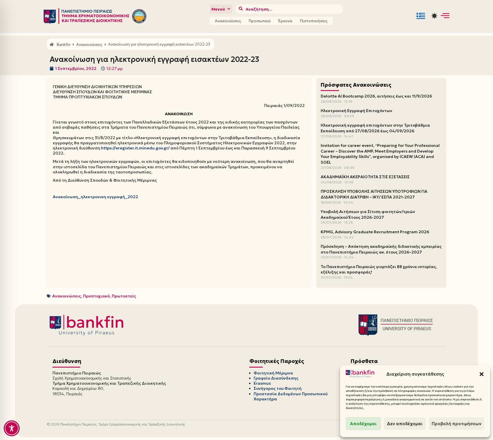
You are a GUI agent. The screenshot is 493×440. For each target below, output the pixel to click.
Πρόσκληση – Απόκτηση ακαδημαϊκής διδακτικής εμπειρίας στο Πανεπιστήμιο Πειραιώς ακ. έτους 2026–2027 (381, 249)
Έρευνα (285, 20)
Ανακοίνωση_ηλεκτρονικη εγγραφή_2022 (95, 196)
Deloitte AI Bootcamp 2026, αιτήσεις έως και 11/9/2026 (376, 96)
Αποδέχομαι (363, 423)
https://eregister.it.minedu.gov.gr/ (135, 148)
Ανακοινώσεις (228, 20)
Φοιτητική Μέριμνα (273, 373)
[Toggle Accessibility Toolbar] (11, 428)
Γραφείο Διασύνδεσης (276, 378)
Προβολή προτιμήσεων (456, 423)
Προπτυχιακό (96, 296)
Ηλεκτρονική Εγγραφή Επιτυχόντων (356, 110)
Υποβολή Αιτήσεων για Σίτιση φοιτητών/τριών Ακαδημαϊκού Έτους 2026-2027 (368, 214)
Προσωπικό (259, 20)
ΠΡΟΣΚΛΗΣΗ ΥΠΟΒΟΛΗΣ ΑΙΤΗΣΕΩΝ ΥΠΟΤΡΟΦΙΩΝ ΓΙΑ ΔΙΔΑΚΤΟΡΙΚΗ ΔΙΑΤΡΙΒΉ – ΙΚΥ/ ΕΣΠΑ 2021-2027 (374, 194)
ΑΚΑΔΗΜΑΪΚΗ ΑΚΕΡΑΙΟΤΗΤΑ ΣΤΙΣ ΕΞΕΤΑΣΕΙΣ (365, 176)
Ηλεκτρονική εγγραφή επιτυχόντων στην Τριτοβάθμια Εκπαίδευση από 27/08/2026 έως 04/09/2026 (375, 128)
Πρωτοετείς (124, 296)
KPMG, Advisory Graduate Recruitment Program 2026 (375, 231)
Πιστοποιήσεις (314, 20)
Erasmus (262, 383)
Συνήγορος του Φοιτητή (278, 388)
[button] (481, 374)
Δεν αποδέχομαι (405, 423)
